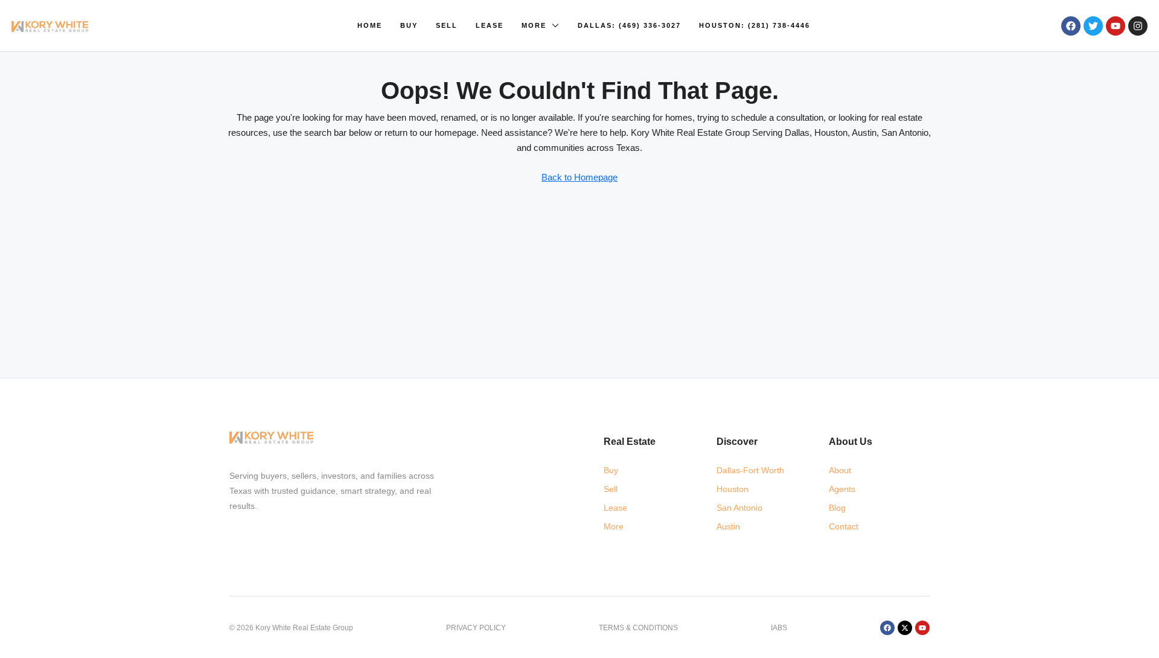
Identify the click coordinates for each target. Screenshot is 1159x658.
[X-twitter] (905, 628)
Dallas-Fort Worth (750, 470)
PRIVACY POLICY (476, 628)
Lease (489, 25)
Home (369, 25)
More (534, 25)
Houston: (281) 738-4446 (754, 25)
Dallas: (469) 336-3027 (629, 25)
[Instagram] (1138, 26)
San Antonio (739, 508)
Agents (842, 489)
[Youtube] (1115, 26)
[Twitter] (1093, 26)
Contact (843, 526)
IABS (779, 628)
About (840, 470)
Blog (837, 508)
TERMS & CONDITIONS (638, 628)
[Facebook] (1071, 26)
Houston (733, 489)
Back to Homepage (579, 177)
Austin (728, 526)
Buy (409, 25)
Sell (447, 25)
